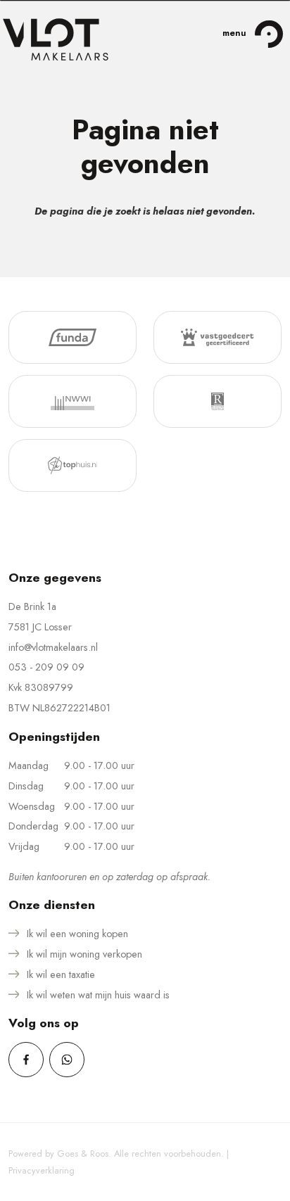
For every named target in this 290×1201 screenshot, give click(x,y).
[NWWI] (72, 401)
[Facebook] (26, 1059)
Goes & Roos (82, 1153)
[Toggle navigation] (268, 34)
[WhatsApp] (66, 1059)
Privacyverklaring (41, 1170)
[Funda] (72, 337)
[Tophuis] (72, 465)
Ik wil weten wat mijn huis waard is (98, 995)
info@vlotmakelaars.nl (53, 647)
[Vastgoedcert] (217, 337)
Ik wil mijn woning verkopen (84, 954)
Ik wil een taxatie (61, 974)
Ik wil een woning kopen (77, 934)
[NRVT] (217, 401)
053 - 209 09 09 (46, 667)
